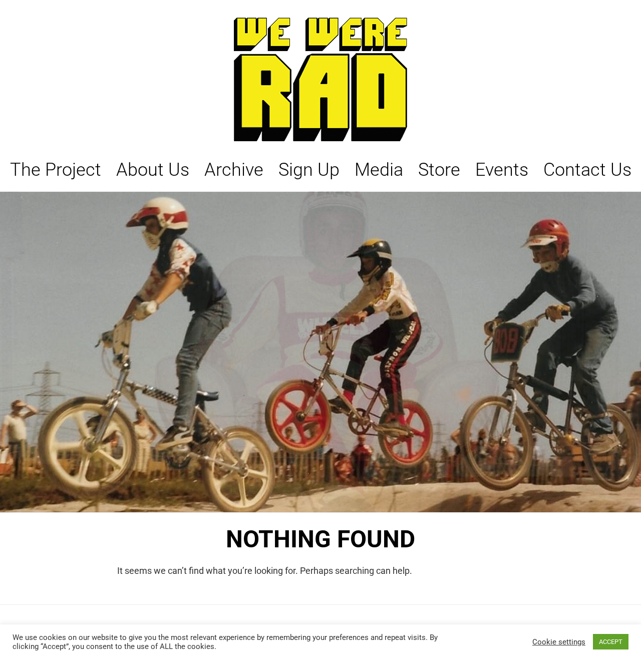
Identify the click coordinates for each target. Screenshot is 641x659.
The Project (55, 169)
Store (439, 169)
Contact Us (587, 169)
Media (379, 169)
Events (501, 169)
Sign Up (309, 169)
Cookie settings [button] (558, 641)
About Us (152, 169)
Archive (233, 169)
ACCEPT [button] (610, 641)
